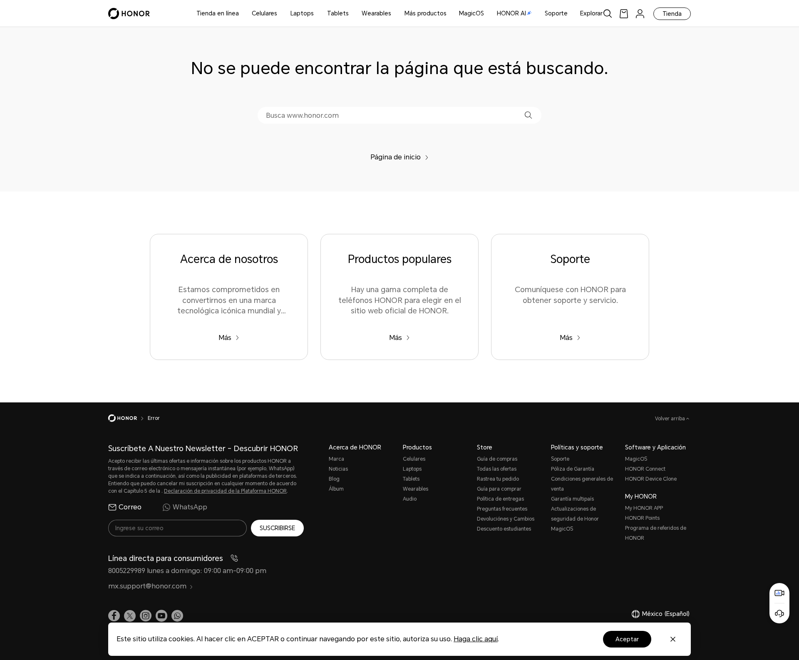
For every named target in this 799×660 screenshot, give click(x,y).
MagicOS (471, 13)
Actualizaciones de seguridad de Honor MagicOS (575, 519)
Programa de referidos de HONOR (655, 533)
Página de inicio (395, 157)
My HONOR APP (644, 508)
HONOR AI (511, 13)
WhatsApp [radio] (190, 507)
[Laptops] (317, 13)
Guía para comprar (499, 489)
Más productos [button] (425, 13)
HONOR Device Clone (651, 479)
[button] (528, 115)
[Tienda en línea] (242, 13)
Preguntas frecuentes (502, 509)
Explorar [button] (591, 13)
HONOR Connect (645, 469)
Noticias (338, 469)
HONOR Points (642, 518)
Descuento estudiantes (504, 529)
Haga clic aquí (476, 639)
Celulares (264, 13)
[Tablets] (352, 13)
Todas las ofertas (496, 469)
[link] (624, 13)
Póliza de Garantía (572, 469)
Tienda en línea (217, 13)
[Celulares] (280, 13)
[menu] (640, 13)
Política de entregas (500, 499)
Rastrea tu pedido (498, 479)
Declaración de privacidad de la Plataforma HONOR (225, 491)
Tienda (672, 13)
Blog (334, 479)
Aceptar (627, 639)
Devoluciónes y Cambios (505, 519)
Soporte (556, 13)
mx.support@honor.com (147, 586)
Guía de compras (497, 459)
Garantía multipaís (572, 499)
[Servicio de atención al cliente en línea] (779, 613)
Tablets (338, 13)
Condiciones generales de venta (582, 484)
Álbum (336, 489)
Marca (336, 459)
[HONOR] (128, 418)
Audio (410, 499)
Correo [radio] (130, 507)
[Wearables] (394, 13)
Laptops (302, 13)
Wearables (376, 13)
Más (224, 338)
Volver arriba (670, 419)
